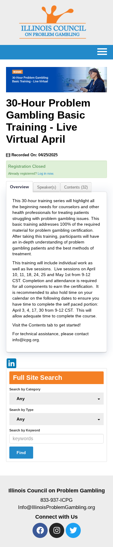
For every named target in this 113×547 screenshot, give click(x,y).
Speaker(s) (46, 187)
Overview (19, 186)
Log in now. (46, 173)
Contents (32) (76, 187)
